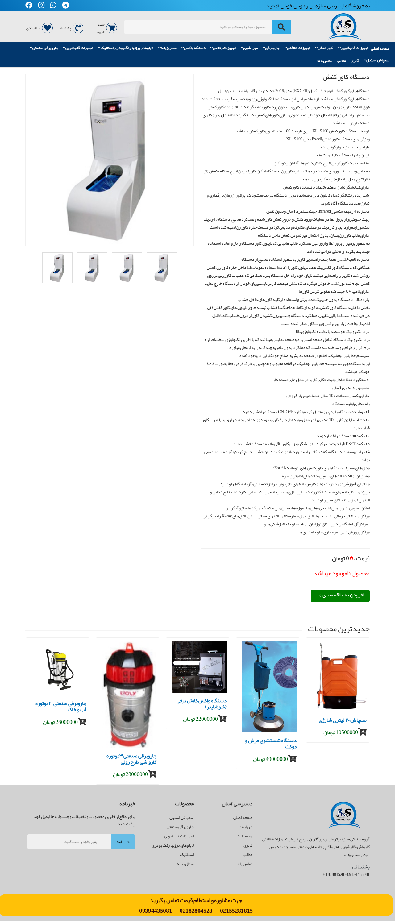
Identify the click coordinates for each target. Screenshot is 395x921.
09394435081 (156, 910)
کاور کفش (326, 48)
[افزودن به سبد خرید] (82, 722)
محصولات (244, 836)
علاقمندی (33, 28)
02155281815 (236, 910)
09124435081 (358, 874)
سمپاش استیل (377, 60)
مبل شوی (250, 48)
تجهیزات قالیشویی (354, 48)
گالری (355, 61)
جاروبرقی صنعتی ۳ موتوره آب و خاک (60, 707)
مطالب (341, 61)
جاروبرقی (272, 48)
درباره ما (245, 826)
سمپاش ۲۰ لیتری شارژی (343, 721)
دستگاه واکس (195, 48)
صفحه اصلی (380, 48)
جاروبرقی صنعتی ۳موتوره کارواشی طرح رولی (131, 760)
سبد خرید (101, 28)
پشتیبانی (64, 28)
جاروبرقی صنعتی (45, 48)
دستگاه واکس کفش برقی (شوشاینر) (202, 704)
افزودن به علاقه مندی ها (340, 595)
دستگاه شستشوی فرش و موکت (271, 744)
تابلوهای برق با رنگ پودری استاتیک (127, 48)
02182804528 (196, 910)
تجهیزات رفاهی (224, 48)
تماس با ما (324, 61)
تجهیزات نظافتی (298, 48)
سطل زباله (169, 48)
